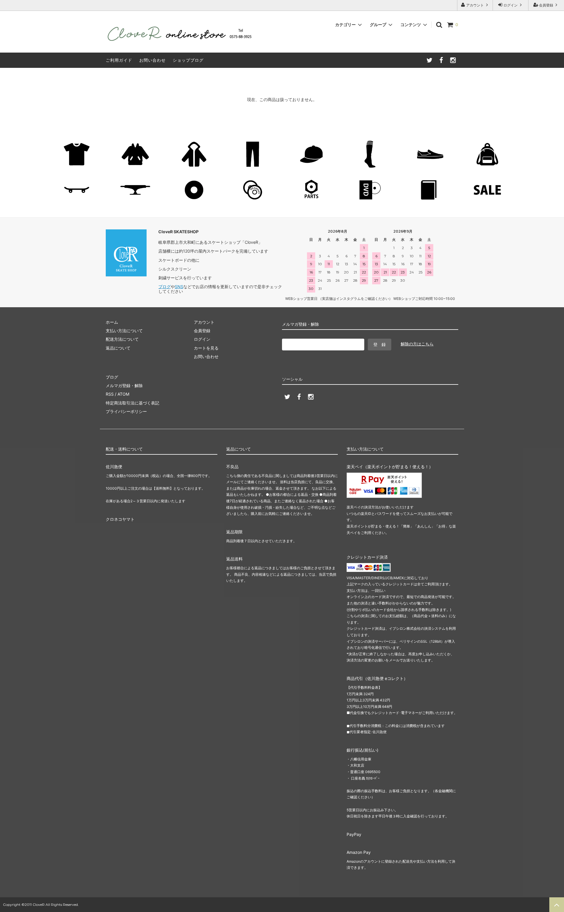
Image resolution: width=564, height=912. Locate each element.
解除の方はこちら (417, 343)
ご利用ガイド (119, 60)
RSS (110, 394)
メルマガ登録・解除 (124, 385)
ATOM (123, 394)
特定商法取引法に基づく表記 (132, 402)
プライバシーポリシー (126, 411)
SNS (179, 286)
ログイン (510, 5)
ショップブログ (188, 60)
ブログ (164, 286)
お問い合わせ (152, 60)
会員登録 (546, 5)
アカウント (475, 5)
